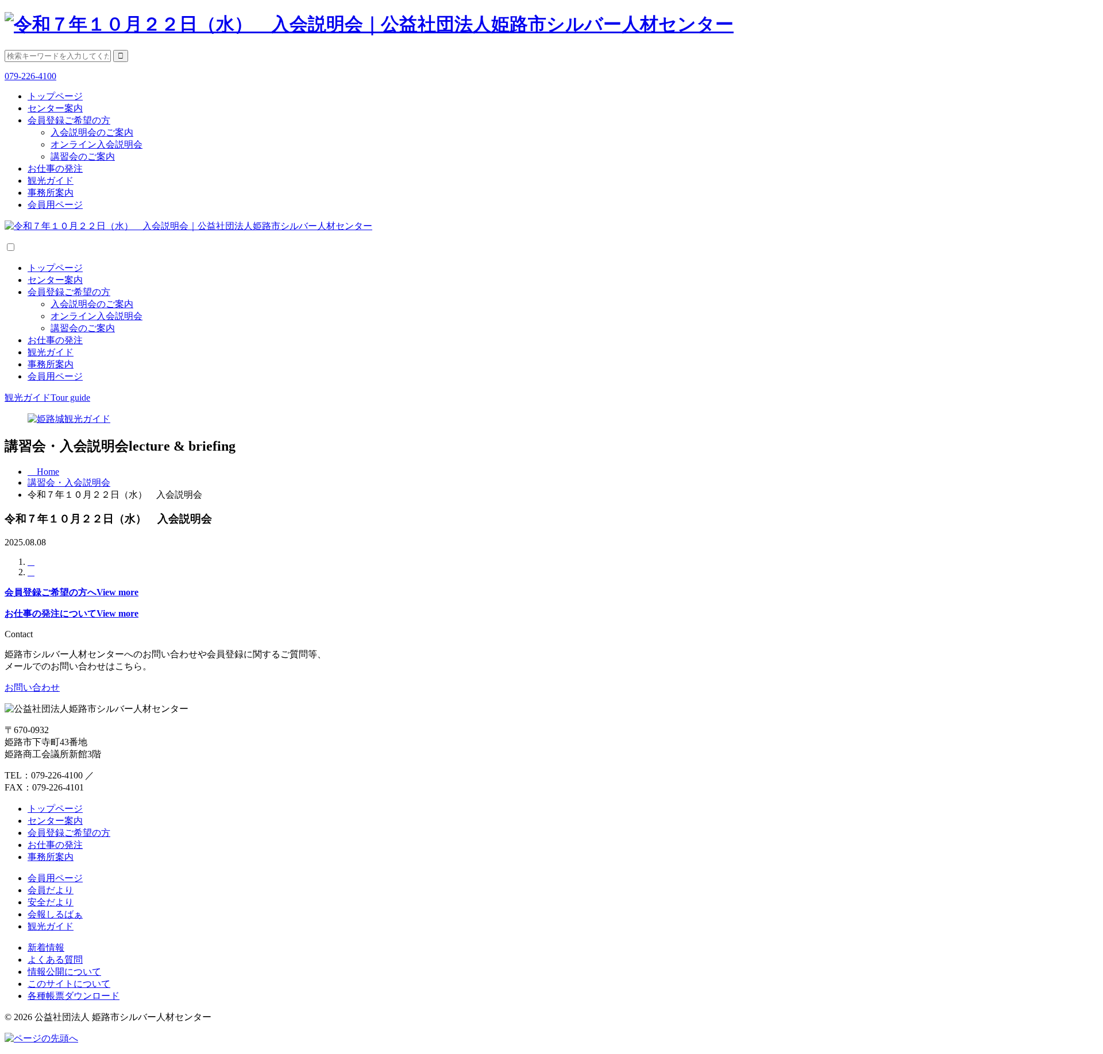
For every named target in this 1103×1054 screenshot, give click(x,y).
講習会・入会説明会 (69, 482)
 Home (43, 471)
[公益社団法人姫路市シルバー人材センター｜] (369, 24)
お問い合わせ (32, 687)
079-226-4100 (30, 76)
